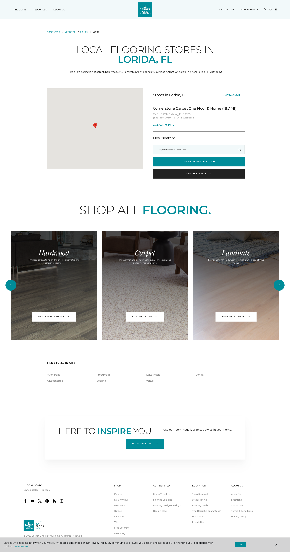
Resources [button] (40, 9)
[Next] (279, 285)
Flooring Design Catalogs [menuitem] (167, 505)
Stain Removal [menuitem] (200, 494)
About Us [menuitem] (236, 494)
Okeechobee (55, 380)
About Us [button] (59, 9)
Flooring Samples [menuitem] (162, 499)
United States (31, 490)
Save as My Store (163, 124)
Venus (150, 380)
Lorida (200, 374)
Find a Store (227, 9)
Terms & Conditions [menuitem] (242, 511)
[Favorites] (270, 9)
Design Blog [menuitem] (160, 511)
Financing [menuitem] (119, 533)
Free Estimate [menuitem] (122, 527)
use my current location (199, 161)
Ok (240, 544)
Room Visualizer (142, 443)
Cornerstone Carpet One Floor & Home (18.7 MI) (194, 108)
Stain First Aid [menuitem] (199, 499)
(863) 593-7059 (162, 117)
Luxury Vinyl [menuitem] (121, 499)
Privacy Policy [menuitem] (238, 516)
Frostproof (103, 374)
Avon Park (53, 374)
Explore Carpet (142, 316)
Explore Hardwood (51, 316)
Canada (46, 490)
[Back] (10, 285)
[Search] (240, 149)
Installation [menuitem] (198, 522)
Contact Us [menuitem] (237, 505)
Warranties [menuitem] (198, 516)
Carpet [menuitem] (118, 511)
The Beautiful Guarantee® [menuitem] (206, 511)
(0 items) (276, 9)
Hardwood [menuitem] (120, 505)
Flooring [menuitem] (118, 494)
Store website (184, 117)
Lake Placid (153, 374)
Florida (84, 31)
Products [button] (19, 9)
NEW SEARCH (231, 95)
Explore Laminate (233, 316)
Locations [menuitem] (236, 499)
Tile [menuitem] (116, 522)
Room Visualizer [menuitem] (162, 494)
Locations (70, 31)
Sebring (101, 380)
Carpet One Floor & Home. (46, 535)
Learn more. (21, 546)
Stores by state (196, 173)
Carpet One (53, 31)
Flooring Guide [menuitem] (200, 505)
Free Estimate (249, 9)
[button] (265, 9)
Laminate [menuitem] (119, 516)
